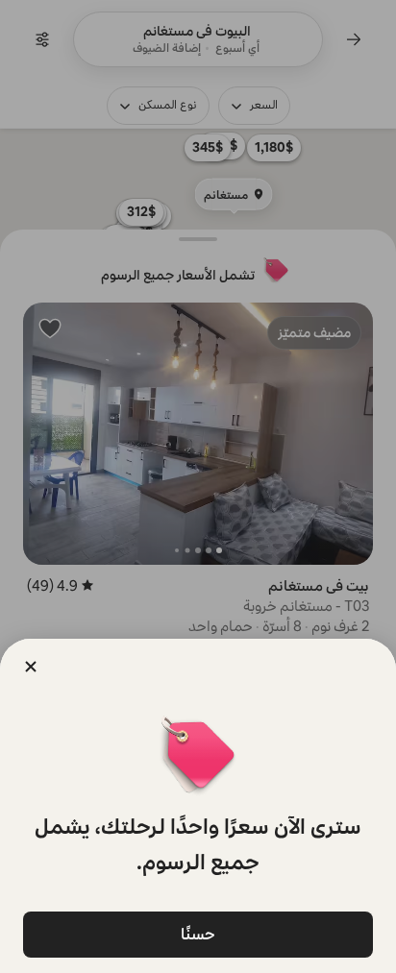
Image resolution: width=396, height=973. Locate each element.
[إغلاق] (30, 666)
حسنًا (198, 934)
